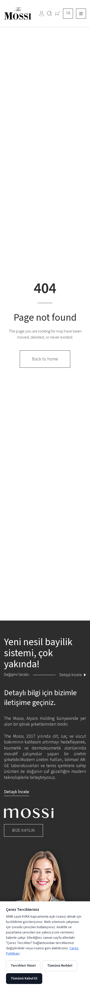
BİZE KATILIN (23, 830)
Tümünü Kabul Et (24, 978)
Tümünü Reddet (59, 965)
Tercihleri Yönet (23, 965)
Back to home (45, 359)
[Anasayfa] (81, 14)
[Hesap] (41, 13)
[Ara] (49, 13)
